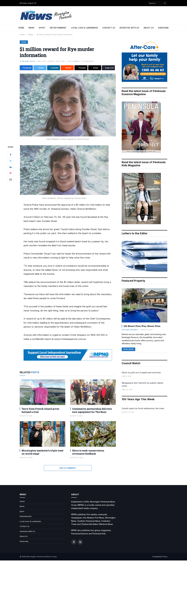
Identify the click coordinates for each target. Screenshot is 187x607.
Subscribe (163, 28)
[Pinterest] (10, 173)
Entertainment (58, 28)
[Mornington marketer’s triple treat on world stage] (42, 434)
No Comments (74, 61)
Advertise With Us (129, 28)
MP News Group (28, 61)
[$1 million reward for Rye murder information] (68, 105)
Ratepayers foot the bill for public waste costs (142, 384)
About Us (149, 28)
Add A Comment (67, 468)
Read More (128, 349)
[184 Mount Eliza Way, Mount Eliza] (144, 305)
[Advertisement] (93, 584)
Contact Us (108, 28)
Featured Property (130, 330)
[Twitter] (10, 161)
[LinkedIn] (10, 167)
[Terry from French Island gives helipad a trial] (42, 392)
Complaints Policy (159, 556)
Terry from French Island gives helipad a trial (40, 410)
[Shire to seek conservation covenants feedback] (93, 434)
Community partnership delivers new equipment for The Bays (92, 410)
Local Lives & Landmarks (84, 28)
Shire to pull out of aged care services (141, 372)
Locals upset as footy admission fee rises (143, 408)
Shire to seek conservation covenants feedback (88, 452)
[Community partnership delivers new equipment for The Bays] (93, 392)
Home (21, 28)
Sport (42, 28)
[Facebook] (10, 155)
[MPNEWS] (46, 15)
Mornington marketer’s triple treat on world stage (42, 452)
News (31, 28)
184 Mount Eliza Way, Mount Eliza (142, 326)
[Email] (10, 179)
